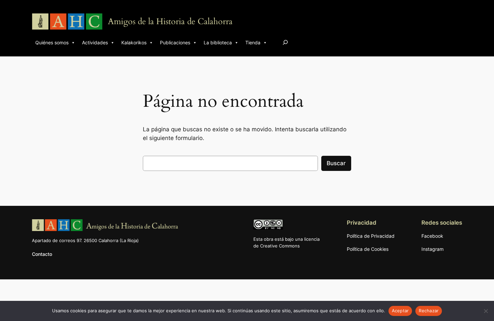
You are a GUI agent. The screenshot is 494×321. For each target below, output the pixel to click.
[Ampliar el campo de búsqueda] (285, 42)
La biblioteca (218, 42)
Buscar (336, 163)
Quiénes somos (52, 42)
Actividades (95, 42)
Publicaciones (175, 42)
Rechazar (429, 310)
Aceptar (400, 310)
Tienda (252, 42)
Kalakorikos (134, 42)
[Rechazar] (485, 311)
